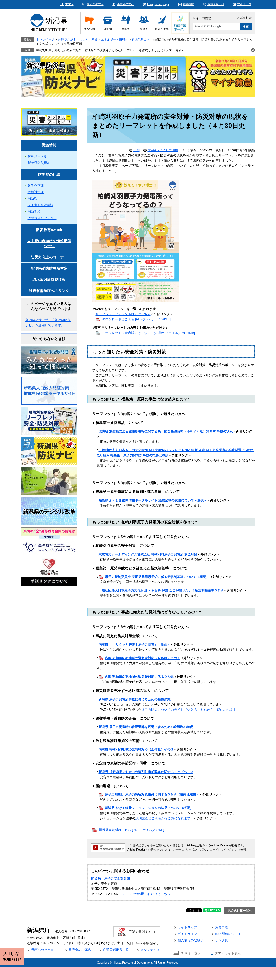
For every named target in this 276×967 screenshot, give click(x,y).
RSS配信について (228, 934)
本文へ (69, 4)
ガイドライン (187, 934)
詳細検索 (246, 17)
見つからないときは (49, 339)
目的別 (126, 29)
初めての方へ (95, 4)
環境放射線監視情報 (49, 280)
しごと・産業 (88, 39)
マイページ (244, 4)
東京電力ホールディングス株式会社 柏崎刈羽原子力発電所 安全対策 (148, 554)
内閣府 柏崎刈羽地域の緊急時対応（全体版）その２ (136, 749)
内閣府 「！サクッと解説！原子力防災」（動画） (135, 644)
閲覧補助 (188, 4)
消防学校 (34, 211)
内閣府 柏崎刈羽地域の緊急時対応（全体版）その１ (142, 658)
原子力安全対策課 (40, 205)
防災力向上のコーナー (49, 257)
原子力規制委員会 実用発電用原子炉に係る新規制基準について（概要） (157, 577)
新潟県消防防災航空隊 (49, 268)
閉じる (253, 50)
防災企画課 (36, 185)
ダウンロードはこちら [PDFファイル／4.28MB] (136, 319)
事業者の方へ (125, 4)
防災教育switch (49, 230)
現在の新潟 (162, 29)
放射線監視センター (42, 218)
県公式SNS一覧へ (240, 910)
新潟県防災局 (141, 39)
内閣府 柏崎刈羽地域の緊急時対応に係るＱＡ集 (139, 676)
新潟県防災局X (38, 163)
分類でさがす (67, 39)
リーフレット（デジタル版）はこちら (123, 314)
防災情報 (89, 29)
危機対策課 (36, 192)
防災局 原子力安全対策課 (110, 878)
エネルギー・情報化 (114, 39)
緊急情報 (49, 145)
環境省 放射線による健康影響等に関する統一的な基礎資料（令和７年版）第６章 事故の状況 (166, 431)
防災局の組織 (49, 175)
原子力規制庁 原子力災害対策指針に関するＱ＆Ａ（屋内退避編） (152, 794)
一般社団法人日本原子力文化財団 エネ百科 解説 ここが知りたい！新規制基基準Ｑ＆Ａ (161, 590)
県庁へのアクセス (44, 950)
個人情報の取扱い (191, 940)
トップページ (45, 39)
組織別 (144, 29)
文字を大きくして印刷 (163, 150)
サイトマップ (187, 927)
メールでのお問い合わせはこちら (146, 894)
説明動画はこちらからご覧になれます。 (164, 818)
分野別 (108, 29)
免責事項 (221, 927)
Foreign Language (158, 4)
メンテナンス (150, 950)
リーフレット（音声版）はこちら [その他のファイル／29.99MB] (148, 333)
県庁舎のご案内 (80, 950)
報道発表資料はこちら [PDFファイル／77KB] (131, 830)
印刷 (136, 150)
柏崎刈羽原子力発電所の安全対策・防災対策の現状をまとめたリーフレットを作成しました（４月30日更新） (110, 50)
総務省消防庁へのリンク (49, 291)
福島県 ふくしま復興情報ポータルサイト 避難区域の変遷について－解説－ (153, 500)
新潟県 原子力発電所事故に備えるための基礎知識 (135, 699)
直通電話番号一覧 (116, 950)
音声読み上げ (215, 4)
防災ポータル (37, 156)
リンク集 (221, 940)
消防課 (32, 198)
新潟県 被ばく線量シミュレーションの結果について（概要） (149, 808)
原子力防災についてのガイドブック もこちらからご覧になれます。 (190, 709)
